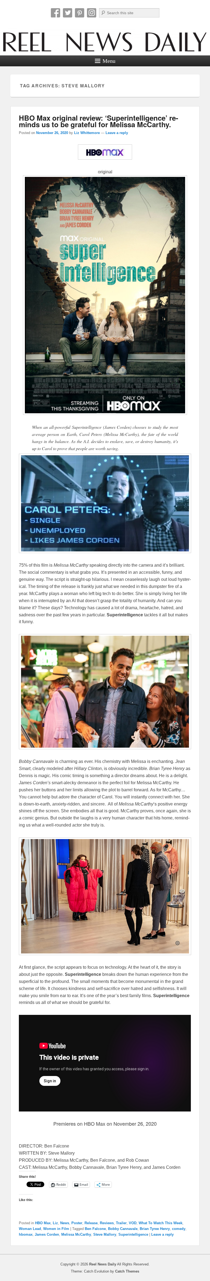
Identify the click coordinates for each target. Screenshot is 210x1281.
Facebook (55, 12)
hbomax (26, 1234)
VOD (132, 1223)
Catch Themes (127, 1271)
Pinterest (79, 12)
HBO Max (43, 1223)
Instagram (91, 12)
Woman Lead (30, 1229)
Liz (55, 1223)
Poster (76, 1223)
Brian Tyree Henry (155, 1229)
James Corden (47, 1234)
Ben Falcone (95, 1229)
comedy (178, 1229)
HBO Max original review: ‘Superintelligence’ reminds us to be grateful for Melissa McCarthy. (98, 121)
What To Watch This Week (160, 1223)
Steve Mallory (104, 1234)
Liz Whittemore (87, 133)
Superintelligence (133, 1234)
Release (91, 1223)
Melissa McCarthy (76, 1234)
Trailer (121, 1223)
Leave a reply (117, 133)
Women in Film (56, 1229)
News (64, 1223)
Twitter (67, 12)
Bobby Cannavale (123, 1229)
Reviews (107, 1223)
